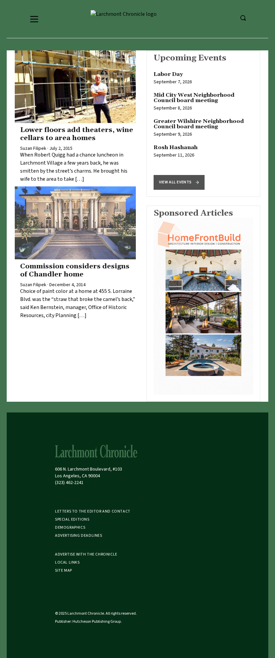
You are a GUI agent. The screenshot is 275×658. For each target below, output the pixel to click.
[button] (179, 182)
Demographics (70, 527)
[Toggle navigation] (34, 19)
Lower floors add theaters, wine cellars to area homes (76, 134)
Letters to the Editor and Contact (92, 511)
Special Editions (72, 519)
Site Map (63, 570)
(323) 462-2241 (69, 482)
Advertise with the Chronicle (86, 554)
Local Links (67, 562)
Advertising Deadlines (78, 535)
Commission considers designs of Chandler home (74, 270)
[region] (203, 123)
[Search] (242, 17)
